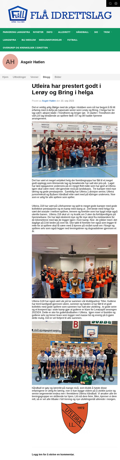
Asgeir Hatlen (49, 100)
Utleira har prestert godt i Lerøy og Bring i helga (66, 89)
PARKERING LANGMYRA (16, 32)
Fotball (72, 39)
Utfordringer (19, 77)
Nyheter (38, 32)
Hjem (5, 77)
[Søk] (110, 3)
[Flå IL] (60, 14)
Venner (34, 77)
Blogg (46, 77)
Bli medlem (29, 39)
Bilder (58, 77)
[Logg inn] (116, 3)
